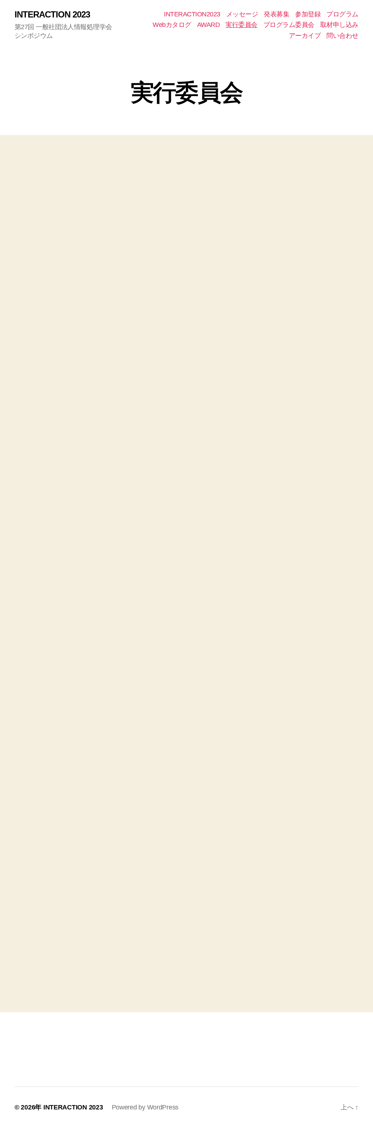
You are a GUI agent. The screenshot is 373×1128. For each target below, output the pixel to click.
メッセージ (242, 14)
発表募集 (276, 14)
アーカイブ (305, 35)
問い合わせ (342, 35)
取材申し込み (339, 24)
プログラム (342, 14)
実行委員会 (241, 24)
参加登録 (308, 14)
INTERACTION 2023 (52, 14)
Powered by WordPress (145, 1107)
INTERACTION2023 (192, 14)
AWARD (208, 24)
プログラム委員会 (288, 24)
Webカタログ (172, 24)
